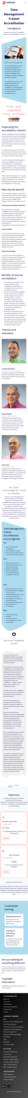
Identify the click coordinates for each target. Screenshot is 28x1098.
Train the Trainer (8, 1044)
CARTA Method (8, 1074)
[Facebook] (12, 1086)
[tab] (10, 785)
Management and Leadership (12, 1029)
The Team (6, 1001)
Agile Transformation (10, 1067)
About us (6, 999)
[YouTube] (3, 1086)
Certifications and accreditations (13, 1027)
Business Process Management (13, 1022)
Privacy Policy (7, 1009)
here (3, 972)
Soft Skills (6, 1042)
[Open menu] (25, 3)
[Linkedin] (6, 1086)
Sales (5, 1039)
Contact (5, 1012)
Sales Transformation (10, 1064)
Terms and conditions (10, 1007)
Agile (4, 1019)
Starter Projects (8, 1079)
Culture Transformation (10, 1059)
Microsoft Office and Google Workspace (12, 1036)
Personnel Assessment (10, 1052)
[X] (9, 1086)
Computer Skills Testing (10, 1062)
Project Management (9, 1032)
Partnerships (7, 1004)
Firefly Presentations (9, 1077)
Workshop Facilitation (10, 1057)
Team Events (7, 1054)
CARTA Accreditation (9, 1024)
